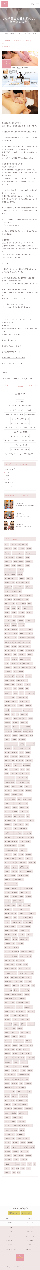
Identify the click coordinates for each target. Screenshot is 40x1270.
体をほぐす (16, 986)
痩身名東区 (25, 667)
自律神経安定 (8, 824)
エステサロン (19, 858)
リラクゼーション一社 (10, 913)
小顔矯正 (19, 1028)
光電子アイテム (9, 981)
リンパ (4, 379)
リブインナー (27, 981)
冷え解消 (7, 871)
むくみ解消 (21, 612)
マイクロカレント (24, 930)
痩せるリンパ (8, 1109)
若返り (28, 1168)
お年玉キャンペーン (15, 663)
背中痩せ (17, 642)
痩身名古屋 (17, 667)
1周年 (18, 608)
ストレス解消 (8, 1024)
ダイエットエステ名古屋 (11, 1130)
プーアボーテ (18, 981)
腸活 (27, 688)
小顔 (18, 1172)
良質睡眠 (18, 1049)
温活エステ (18, 1066)
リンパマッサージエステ (11, 884)
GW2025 (21, 973)
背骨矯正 (15, 735)
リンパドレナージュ (10, 650)
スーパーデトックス (10, 570)
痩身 (15, 548)
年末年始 (7, 659)
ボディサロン (29, 858)
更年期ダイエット (17, 1117)
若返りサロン (27, 786)
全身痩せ (21, 688)
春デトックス (8, 688)
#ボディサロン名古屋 (20, 445)
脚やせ (6, 756)
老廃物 (27, 565)
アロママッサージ (9, 778)
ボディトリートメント (10, 935)
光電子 (19, 799)
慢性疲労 (14, 625)
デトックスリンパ (18, 790)
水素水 (27, 557)
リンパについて (21, 1121)
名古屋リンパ (8, 587)
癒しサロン (7, 1019)
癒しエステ (16, 1143)
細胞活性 (24, 1015)
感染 (15, 854)
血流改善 (22, 744)
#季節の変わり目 (29, 454)
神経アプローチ (16, 1147)
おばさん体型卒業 (18, 672)
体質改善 (7, 714)
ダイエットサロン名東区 (11, 930)
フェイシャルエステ (21, 778)
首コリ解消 (7, 1045)
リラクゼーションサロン (11, 578)
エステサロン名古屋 (17, 795)
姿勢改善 (15, 1045)
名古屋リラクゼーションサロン (13, 591)
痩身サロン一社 (20, 960)
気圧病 (21, 752)
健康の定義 (7, 1053)
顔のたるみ (7, 1151)
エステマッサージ (15, 773)
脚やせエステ (19, 761)
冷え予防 (24, 803)
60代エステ (23, 1036)
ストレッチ (30, 612)
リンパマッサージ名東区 (11, 633)
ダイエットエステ (9, 1011)
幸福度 (19, 905)
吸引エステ (19, 1007)
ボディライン (8, 667)
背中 (13, 1168)
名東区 (18, 1164)
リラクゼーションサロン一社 (12, 888)
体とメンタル (8, 765)
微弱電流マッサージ (21, 1100)
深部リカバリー (9, 837)
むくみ (22, 1168)
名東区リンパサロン (21, 1092)
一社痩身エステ (20, 1134)
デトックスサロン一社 (10, 973)
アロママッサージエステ (22, 1002)
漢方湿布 (7, 1096)
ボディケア (7, 1172)
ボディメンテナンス (25, 892)
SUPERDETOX (22, 638)
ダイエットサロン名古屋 (23, 926)
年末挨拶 (7, 922)
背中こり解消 (8, 599)
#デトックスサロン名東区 (20, 419)
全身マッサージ (9, 1058)
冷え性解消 (14, 871)
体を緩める (7, 986)
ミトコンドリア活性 (10, 1121)
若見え (25, 718)
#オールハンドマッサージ (14, 414)
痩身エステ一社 (9, 998)
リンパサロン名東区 (21, 697)
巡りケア (23, 1143)
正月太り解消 (8, 672)
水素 (32, 986)
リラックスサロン (18, 824)
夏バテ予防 (28, 790)
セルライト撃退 (29, 973)
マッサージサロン (14, 769)
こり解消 (24, 1147)
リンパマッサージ (15, 544)
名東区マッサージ (18, 561)
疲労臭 (6, 977)
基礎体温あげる (24, 867)
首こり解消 (17, 599)
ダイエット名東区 (9, 684)
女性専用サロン (9, 1087)
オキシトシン (26, 905)
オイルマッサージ (26, 1053)
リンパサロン (16, 1104)
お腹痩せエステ (24, 807)
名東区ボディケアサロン (27, 952)
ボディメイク (13, 756)
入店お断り (21, 845)
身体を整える (16, 1053)
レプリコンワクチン (25, 841)
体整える (7, 795)
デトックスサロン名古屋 (20, 829)
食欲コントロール (9, 1100)
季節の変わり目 (27, 833)
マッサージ (20, 570)
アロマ (15, 379)
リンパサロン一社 (9, 960)
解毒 (15, 688)
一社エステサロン (25, 1032)
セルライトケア (24, 812)
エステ (24, 1164)
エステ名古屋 (8, 748)
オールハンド (21, 379)
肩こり (29, 1164)
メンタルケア (17, 765)
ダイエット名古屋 (9, 680)
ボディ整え (7, 1143)
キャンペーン (8, 829)
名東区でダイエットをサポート (13, 346)
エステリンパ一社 (18, 1041)
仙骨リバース (15, 1070)
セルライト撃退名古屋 (10, 1113)
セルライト (20, 650)
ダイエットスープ (30, 553)
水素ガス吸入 (8, 990)
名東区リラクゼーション (11, 701)
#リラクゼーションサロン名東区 (20, 406)
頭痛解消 (31, 1147)
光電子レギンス (27, 799)
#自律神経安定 (30, 414)
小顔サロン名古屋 (9, 782)
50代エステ (14, 1036)
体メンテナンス (30, 693)
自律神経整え (29, 761)
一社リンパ (24, 1160)
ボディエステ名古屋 (21, 862)
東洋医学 (17, 1079)
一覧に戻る (20, 386)
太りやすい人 (24, 1151)
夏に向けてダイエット (10, 969)
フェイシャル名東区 (10, 621)
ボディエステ (8, 1160)
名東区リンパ (29, 561)
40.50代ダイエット (27, 1126)
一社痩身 (16, 1160)
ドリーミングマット (10, 1075)
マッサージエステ (9, 1092)
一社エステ (7, 1104)
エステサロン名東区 (10, 799)
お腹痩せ (15, 807)
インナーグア (8, 1041)
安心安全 (21, 854)
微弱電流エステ (9, 879)
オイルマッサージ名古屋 (26, 633)
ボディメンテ (17, 718)
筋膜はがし (28, 1041)
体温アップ (14, 867)
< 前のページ (7, 386)
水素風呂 (16, 990)
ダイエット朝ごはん (18, 553)
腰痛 (28, 769)
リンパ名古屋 (17, 731)
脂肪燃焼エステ (23, 1113)
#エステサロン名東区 (20, 432)
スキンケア (31, 1024)
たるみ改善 (16, 1151)
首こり (22, 769)
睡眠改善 (16, 1062)
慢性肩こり (24, 722)
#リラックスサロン (11, 440)
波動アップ (28, 705)
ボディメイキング (9, 862)
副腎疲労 (7, 608)
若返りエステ (8, 1062)
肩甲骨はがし (8, 918)
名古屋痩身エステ (9, 1134)
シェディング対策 (9, 858)
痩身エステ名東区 (9, 761)
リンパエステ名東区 (22, 875)
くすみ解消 (21, 625)
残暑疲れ (16, 1024)
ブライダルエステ (9, 557)
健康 (6, 769)
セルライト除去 (25, 986)
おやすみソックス (9, 1049)
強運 (17, 714)
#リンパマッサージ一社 (13, 454)
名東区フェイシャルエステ (12, 1032)
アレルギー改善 (25, 990)
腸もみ (15, 693)
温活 (31, 1045)
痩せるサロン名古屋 (25, 659)
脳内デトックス (30, 621)
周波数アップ (8, 718)
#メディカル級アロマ (27, 440)
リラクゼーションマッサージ (21, 909)
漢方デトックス (9, 1079)
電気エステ (30, 578)
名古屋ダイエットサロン (11, 595)
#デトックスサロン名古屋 (20, 423)
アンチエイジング (24, 701)
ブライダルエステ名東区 (16, 896)
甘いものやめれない (10, 574)
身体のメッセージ (28, 710)
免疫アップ (24, 1062)
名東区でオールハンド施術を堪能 (13, 358)
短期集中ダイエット (21, 680)
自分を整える (22, 655)
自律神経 (7, 565)
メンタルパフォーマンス (22, 1138)
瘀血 (31, 735)
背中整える (7, 735)
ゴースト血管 (22, 739)
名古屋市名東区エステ (23, 1075)
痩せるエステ (19, 676)
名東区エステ (8, 561)
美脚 (17, 1168)
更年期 (31, 718)
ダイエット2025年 (28, 922)
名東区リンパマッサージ (22, 582)
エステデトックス (9, 1002)
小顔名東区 (20, 621)
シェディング (23, 850)
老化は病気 (28, 896)
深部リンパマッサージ (24, 646)
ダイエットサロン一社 (24, 969)
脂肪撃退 (14, 612)
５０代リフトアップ (10, 1028)
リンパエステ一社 (19, 1058)
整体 (15, 918)
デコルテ (7, 1168)
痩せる (29, 604)
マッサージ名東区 (25, 727)
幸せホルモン (8, 909)
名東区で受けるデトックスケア (13, 363)
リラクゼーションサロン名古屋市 (13, 994)
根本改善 (22, 1130)
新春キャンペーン (27, 663)
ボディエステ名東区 (27, 888)
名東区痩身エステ (9, 1138)
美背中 (6, 896)
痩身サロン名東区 (21, 604)
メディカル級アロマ (10, 820)
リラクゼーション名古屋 (11, 629)
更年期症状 (16, 722)
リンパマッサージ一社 (10, 638)
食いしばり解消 (23, 918)
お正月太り (14, 1096)
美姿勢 (25, 964)
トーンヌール (27, 1083)
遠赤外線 (30, 1070)
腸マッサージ (8, 693)
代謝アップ (7, 1117)
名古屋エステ (19, 557)
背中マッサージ (24, 735)
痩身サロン (14, 659)
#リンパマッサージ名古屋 (20, 449)
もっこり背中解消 (9, 676)
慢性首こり (7, 727)
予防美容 (14, 739)
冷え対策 (17, 803)
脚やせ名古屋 (8, 655)
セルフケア (21, 935)
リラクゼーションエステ (11, 841)
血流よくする (26, 765)
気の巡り (7, 1147)
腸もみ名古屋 (8, 816)
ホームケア (7, 807)
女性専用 (24, 544)
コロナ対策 (28, 854)
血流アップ (32, 862)
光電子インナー (9, 803)
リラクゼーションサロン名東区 (25, 820)
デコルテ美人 (19, 943)
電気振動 (14, 646)
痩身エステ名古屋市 (10, 926)
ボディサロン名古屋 (19, 816)
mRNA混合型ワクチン (10, 845)
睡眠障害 (22, 578)
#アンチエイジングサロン (20, 436)
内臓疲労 (17, 977)
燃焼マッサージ (28, 1007)
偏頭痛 (25, 731)
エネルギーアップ (16, 710)
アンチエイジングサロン (22, 782)
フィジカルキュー (15, 1015)
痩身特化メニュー (21, 1011)
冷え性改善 (14, 1083)
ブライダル (28, 676)
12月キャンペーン (23, 913)
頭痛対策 (26, 994)
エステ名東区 (30, 1058)
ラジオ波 (18, 964)
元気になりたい (26, 642)
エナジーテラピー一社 (25, 956)
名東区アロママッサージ (26, 595)
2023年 (6, 663)
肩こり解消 (25, 599)
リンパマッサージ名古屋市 (12, 947)
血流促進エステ (9, 1066)
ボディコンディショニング (22, 837)
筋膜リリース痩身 (18, 1155)
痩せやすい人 (8, 1155)
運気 (13, 714)
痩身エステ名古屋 (24, 756)
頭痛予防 (28, 752)
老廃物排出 (31, 638)
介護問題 (7, 1036)
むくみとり (27, 684)
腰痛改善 (25, 1066)
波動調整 (7, 710)
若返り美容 (20, 705)
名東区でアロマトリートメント (13, 352)
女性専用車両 (8, 548)
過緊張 (6, 773)
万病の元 (7, 739)
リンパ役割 (18, 833)
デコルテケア (8, 790)
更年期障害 (7, 722)
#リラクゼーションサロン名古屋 (20, 410)
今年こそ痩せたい (16, 922)
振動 (32, 837)
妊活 (21, 1083)
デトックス (29, 379)
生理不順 (7, 1083)
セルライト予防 (30, 650)
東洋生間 (30, 1143)
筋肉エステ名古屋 (9, 582)
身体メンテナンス (26, 977)
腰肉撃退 (7, 612)
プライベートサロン (20, 1087)
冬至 (15, 655)
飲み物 (21, 693)
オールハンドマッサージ (11, 744)
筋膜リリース (29, 587)
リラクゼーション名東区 (11, 752)
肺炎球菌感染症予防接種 (11, 850)
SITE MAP (30, 1249)
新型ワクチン (8, 854)
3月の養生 (24, 1104)
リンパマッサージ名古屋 (26, 629)
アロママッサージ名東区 (11, 892)
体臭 (11, 977)
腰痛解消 (7, 1070)
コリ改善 (23, 1070)
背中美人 (32, 913)
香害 (28, 816)
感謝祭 (13, 608)
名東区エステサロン (18, 901)
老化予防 (23, 1024)
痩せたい (29, 548)
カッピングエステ (9, 1007)
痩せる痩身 (28, 1155)
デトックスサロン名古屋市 (12, 952)
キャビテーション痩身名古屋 (12, 1126)
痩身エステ (20, 565)
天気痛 (31, 731)
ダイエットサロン (27, 608)
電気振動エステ (19, 879)
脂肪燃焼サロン (24, 939)
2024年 (31, 918)
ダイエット (9, 379)
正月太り (32, 667)
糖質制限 (19, 574)
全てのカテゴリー (10, 469)
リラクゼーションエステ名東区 (21, 1019)
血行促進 (15, 939)
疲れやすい (16, 727)
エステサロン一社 (9, 943)
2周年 (27, 824)
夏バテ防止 (31, 1011)
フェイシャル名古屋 (19, 616)
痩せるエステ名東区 (20, 998)
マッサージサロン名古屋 (26, 871)
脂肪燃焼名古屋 (28, 1109)
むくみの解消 (23, 1096)
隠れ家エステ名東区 (10, 905)
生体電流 (7, 646)
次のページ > (32, 386)
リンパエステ (30, 744)
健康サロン (26, 1049)
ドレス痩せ (19, 684)
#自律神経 (20, 401)
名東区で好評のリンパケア (11, 340)
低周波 (6, 1015)
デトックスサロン (9, 697)
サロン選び (7, 901)
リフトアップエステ (17, 786)
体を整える (24, 714)
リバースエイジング (10, 705)
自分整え (30, 655)
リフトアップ (8, 616)
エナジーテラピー (18, 587)
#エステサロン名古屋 (27, 427)
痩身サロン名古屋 (9, 604)
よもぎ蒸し (25, 1079)
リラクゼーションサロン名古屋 (22, 748)
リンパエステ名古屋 (10, 875)
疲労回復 (7, 625)
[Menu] (37, 4)
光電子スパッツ (24, 1045)
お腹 (14, 1172)
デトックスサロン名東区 (11, 812)
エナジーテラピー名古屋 (11, 956)
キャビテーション (9, 964)
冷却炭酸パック (9, 833)
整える (13, 565)
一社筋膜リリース (9, 1164)
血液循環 (7, 867)
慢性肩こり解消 (9, 642)
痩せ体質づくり (18, 1109)
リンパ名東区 (8, 731)
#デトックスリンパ (11, 427)
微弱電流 (7, 786)
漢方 (30, 1092)
